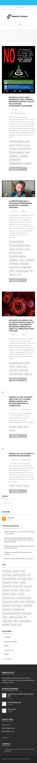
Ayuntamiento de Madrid (16, 141)
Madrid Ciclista (13, 156)
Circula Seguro (28, 586)
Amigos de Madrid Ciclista (19, 575)
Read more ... (16, 169)
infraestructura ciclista (24, 148)
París (31, 271)
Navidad (5, 617)
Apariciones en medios (11, 641)
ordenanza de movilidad (16, 163)
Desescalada (13, 148)
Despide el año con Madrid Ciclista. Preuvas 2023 (18, 558)
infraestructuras (14, 260)
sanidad (26, 426)
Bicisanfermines (7, 582)
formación (21, 594)
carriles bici (13, 426)
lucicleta (16, 601)
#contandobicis (7, 571)
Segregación (28, 163)
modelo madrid (23, 156)
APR (29, 575)
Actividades (7, 637)
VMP (19, 274)
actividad (22, 571)
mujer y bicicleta (26, 613)
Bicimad (12, 485)
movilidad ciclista (14, 267)
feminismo (13, 594)
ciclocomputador (17, 586)
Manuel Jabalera (14, 263)
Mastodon (4, 737)
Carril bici (12, 145)
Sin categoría (8, 659)
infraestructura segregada (17, 152)
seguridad (12, 430)
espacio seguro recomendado (18, 256)
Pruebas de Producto (25, 621)
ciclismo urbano (7, 586)
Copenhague (6, 590)
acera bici (15, 571)
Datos (27, 590)
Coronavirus (20, 145)
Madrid (27, 152)
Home (3, 37)
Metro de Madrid (16, 605)
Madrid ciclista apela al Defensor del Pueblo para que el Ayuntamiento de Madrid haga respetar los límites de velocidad (18, 540)
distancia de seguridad (16, 252)
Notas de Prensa (15, 113)
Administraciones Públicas (16, 242)
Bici (19, 578)
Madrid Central (30, 601)
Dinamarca (6, 594)
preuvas (15, 621)
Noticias (23, 113)
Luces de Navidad (7, 601)
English (6, 646)
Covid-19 (27, 145)
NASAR (11, 271)
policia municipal (7, 621)
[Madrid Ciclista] (17, 16)
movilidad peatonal (15, 159)
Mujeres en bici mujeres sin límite (11, 613)
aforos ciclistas (7, 575)
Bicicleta (27, 141)
